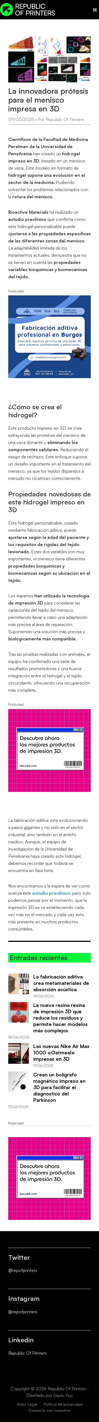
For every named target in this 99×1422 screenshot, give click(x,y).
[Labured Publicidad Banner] (49, 713)
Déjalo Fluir (63, 1395)
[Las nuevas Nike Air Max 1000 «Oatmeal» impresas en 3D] (18, 1053)
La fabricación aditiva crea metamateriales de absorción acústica (61, 983)
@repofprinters (22, 1270)
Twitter (19, 1257)
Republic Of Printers (27, 1353)
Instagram (24, 1298)
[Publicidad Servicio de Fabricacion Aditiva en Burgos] (49, 299)
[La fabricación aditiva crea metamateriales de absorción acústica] (18, 984)
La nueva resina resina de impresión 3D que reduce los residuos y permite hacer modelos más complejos (60, 1017)
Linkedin (21, 1340)
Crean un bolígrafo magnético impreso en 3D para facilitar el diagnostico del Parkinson (59, 1087)
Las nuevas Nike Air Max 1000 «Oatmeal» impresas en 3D (61, 1052)
